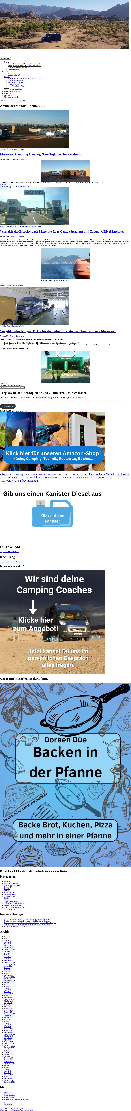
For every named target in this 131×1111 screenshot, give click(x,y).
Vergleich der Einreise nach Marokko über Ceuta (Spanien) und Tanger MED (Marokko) (62, 231)
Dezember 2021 (9, 997)
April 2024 (7, 957)
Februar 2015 (8, 1074)
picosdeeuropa (3, 478)
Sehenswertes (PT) (14, 69)
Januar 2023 (8, 973)
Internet (72, 474)
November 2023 (9, 962)
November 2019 (9, 1014)
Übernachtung (16, 186)
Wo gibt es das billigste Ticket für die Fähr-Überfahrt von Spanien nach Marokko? (58, 331)
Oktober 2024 (8, 947)
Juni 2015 (7, 1067)
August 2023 (8, 966)
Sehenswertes (41, 477)
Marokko (7, 77)
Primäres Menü (5, 58)
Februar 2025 (8, 946)
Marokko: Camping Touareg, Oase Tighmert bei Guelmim (40, 154)
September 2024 (9, 949)
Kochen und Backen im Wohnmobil (11, 562)
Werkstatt (2, 481)
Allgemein (4, 474)
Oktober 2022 (8, 979)
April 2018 (7, 1040)
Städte (78, 478)
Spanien (6, 71)
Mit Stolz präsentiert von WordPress (11, 1108)
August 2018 (8, 1038)
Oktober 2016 (8, 1054)
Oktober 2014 (8, 1080)
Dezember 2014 (9, 1078)
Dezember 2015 (9, 1062)
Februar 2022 (8, 993)
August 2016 (8, 1056)
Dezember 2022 (9, 975)
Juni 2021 (7, 1005)
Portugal (7, 62)
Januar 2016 (8, 1060)
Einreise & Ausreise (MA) (16, 82)
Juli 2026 (7, 936)
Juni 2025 (7, 938)
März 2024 (7, 958)
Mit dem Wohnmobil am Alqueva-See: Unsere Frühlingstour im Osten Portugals (30, 923)
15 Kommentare (21, 159)
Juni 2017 (7, 1051)
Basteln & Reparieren (11, 883)
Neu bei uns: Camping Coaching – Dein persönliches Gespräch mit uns (27, 921)
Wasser (124, 478)
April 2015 (7, 1071)
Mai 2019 (7, 1023)
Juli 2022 (7, 984)
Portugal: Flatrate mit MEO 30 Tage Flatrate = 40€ (24, 66)
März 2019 (7, 1027)
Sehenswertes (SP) (14, 75)
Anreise (2, 286)
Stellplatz (66, 477)
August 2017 (8, 1049)
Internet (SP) (12, 73)
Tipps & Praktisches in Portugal (18, 67)
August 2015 (8, 1065)
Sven (12, 236)
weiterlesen (4, 184)
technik (83, 478)
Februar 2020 (8, 1010)
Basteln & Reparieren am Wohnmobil (16, 926)
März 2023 (7, 971)
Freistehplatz (51, 474)
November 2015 (9, 1063)
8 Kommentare (19, 236)
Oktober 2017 (8, 1045)
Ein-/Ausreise (9, 286)
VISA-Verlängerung (109, 478)
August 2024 (8, 951)
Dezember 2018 (9, 1032)
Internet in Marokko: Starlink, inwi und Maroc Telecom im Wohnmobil (27, 919)
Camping (3, 186)
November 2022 (9, 977)
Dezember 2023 (9, 960)
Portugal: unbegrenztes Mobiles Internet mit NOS (24, 64)
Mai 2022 (7, 988)
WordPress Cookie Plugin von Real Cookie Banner (16, 1110)
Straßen (74, 478)
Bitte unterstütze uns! (11, 97)
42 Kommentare (19, 336)
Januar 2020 (8, 1012)
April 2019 (7, 1025)
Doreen (13, 159)
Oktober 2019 (8, 1016)
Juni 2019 (7, 1021)
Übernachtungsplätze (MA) (15, 149)
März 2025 (7, 944)
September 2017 (9, 1047)
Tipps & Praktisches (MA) (16, 80)
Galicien (65, 474)
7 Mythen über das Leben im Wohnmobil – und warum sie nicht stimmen (27, 925)
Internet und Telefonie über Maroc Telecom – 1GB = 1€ (26, 78)
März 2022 (7, 992)
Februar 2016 (8, 1058)
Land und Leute (97, 474)
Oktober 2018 (8, 1036)
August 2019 (8, 1017)
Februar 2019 (8, 1028)
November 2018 (9, 1034)
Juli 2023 (7, 968)
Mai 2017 (7, 1052)
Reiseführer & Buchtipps (12, 91)
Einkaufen (42, 474)
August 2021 (8, 1003)
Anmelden (7, 1092)
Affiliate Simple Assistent (20, 1099)
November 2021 (9, 999)
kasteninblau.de (11, 53)
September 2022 (9, 981)
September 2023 (9, 964)
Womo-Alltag (25, 186)
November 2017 (9, 1043)
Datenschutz (8, 95)
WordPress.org (9, 1097)
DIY (25, 474)
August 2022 (8, 982)
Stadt (59, 478)
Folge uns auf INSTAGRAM (9, 552)
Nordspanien (123, 474)
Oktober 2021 (8, 1001)
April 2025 (7, 942)
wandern (118, 478)
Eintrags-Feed (8, 1094)
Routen (29, 477)
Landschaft (82, 474)
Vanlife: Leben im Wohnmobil (14, 907)
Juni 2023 (7, 970)
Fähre (16, 286)
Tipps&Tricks (92, 478)
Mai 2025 (7, 940)
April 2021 (7, 1006)
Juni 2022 (7, 986)
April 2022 (7, 990)
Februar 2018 (8, 1041)
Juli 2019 (7, 1019)
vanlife (101, 478)
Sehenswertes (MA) (14, 84)
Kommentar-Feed (9, 1096)
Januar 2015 (8, 1076)
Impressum (7, 93)
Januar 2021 (8, 1008)
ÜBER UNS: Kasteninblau (13, 90)
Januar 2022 (8, 995)
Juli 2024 (7, 953)
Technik (6, 88)
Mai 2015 (7, 1069)
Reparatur (21, 478)
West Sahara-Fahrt (18, 86)
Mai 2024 (7, 955)
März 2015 (7, 1073)
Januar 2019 (8, 1030)
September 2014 (9, 1082)
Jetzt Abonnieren (7, 406)
